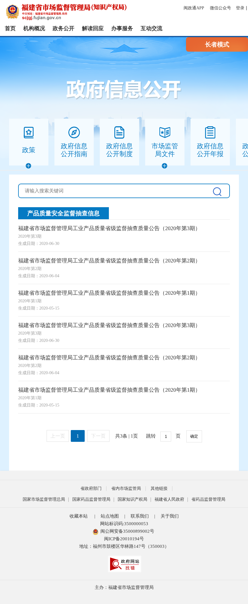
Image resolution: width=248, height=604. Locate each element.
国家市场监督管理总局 (44, 499)
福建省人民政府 (169, 499)
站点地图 (110, 516)
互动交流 (151, 28)
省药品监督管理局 (208, 499)
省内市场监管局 (126, 488)
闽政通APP (194, 8)
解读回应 (93, 28)
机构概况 (34, 28)
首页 (10, 28)
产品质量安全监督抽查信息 (63, 213)
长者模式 (217, 44)
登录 (240, 8)
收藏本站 (79, 516)
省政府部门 (91, 488)
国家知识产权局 (132, 499)
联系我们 (140, 516)
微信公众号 (220, 8)
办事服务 (122, 28)
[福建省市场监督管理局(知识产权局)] (99, 11)
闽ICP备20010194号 (124, 538)
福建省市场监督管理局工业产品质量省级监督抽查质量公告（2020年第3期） (109, 228)
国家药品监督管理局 (91, 499)
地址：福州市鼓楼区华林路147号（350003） (124, 546)
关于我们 (170, 516)
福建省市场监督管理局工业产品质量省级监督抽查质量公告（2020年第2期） (109, 261)
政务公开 (63, 28)
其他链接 (159, 488)
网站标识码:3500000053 (124, 523)
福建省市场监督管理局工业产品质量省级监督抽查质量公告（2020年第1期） (109, 293)
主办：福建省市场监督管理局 (124, 587)
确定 (194, 436)
